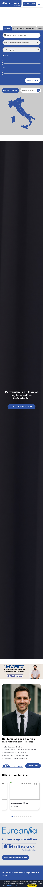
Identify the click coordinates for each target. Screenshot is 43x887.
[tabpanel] (18, 795)
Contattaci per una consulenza (15, 857)
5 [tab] (20, 816)
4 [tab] (18, 816)
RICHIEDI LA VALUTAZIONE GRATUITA (21, 406)
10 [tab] (31, 816)
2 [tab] (14, 816)
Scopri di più (33, 766)
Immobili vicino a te (10, 90)
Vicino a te (30, 4)
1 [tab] (12, 816)
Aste (22, 28)
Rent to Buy (30, 28)
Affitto (15, 28)
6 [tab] (22, 816)
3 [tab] (16, 816)
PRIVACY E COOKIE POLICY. (13, 885)
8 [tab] (26, 816)
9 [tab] (28, 816)
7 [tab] (24, 816)
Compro (7, 28)
